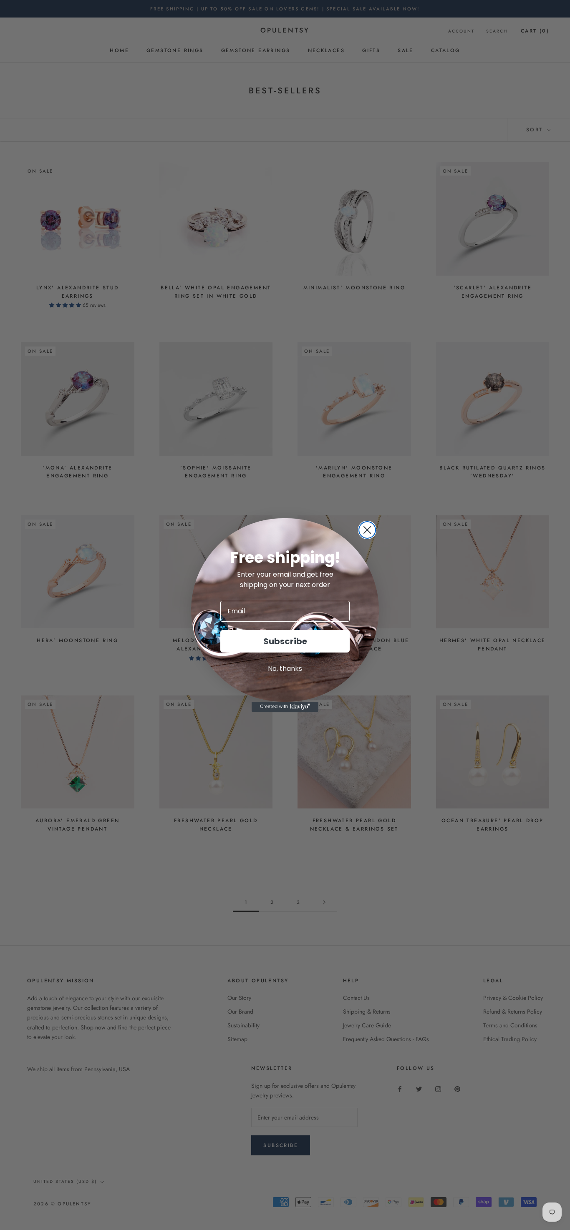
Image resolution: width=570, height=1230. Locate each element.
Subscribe (285, 641)
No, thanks (285, 668)
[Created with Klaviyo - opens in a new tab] (285, 707)
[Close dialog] (367, 530)
